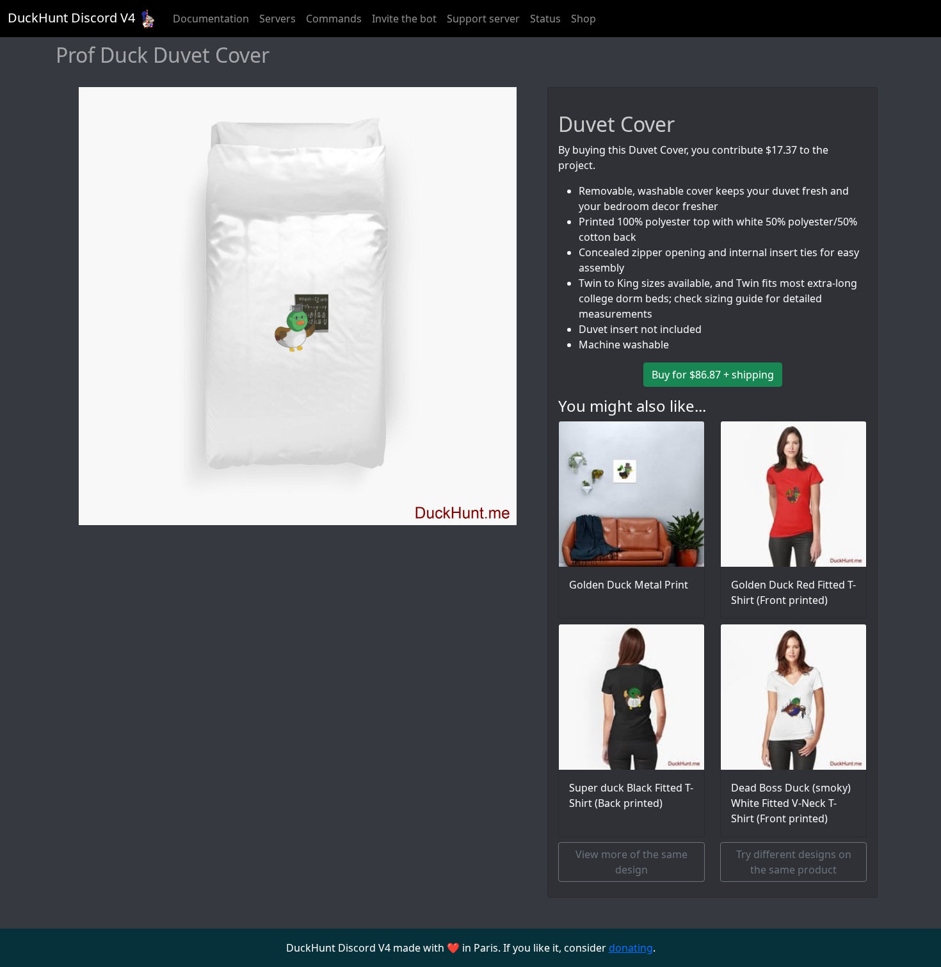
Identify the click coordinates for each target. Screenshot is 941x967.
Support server (483, 19)
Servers (277, 19)
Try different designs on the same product (793, 862)
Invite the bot (404, 19)
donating (631, 948)
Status (545, 19)
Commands (334, 19)
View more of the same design (631, 862)
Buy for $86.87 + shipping (713, 375)
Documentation (211, 19)
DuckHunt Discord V (71, 17)
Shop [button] (583, 19)
